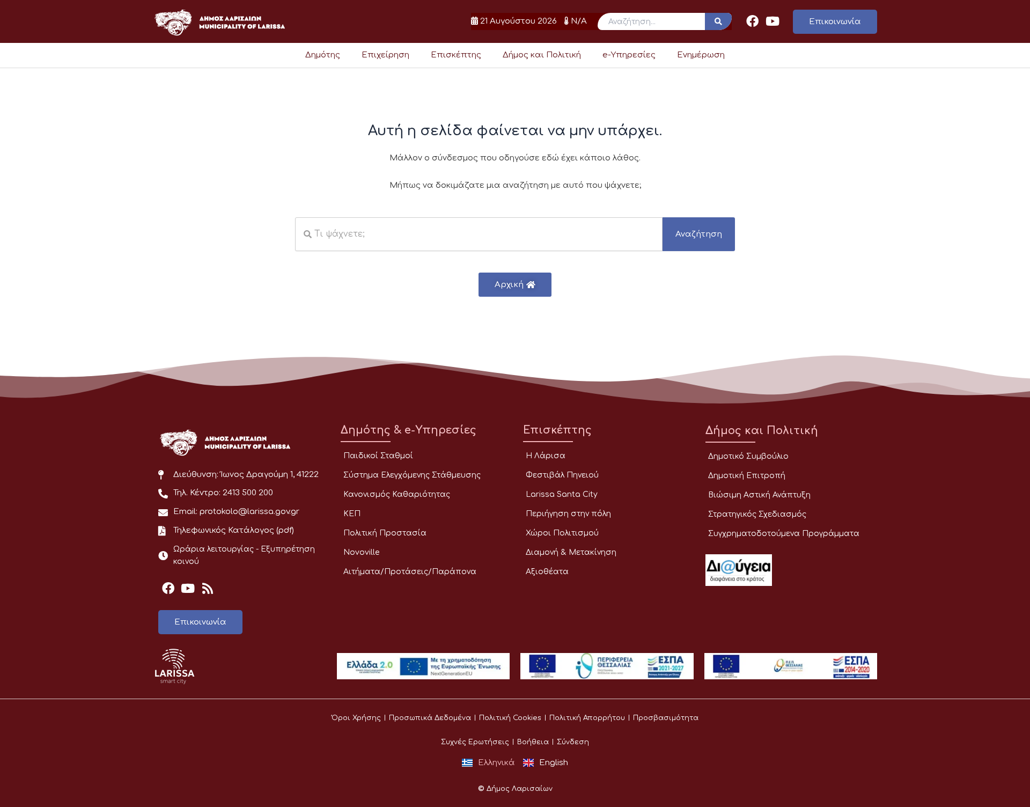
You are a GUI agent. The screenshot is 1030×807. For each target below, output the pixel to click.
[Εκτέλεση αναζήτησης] (718, 21)
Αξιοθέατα (547, 572)
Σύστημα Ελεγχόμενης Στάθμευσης (412, 475)
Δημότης (322, 55)
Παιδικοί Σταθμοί (378, 456)
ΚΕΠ (351, 514)
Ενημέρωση (701, 55)
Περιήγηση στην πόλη (568, 514)
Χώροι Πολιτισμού (562, 533)
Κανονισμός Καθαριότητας (396, 494)
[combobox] (479, 234)
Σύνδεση (573, 742)
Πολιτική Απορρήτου (587, 718)
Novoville (361, 552)
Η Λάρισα (545, 456)
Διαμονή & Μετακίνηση (571, 552)
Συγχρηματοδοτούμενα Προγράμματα (783, 534)
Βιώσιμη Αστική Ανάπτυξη (759, 495)
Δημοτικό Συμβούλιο (748, 456)
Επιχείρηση (385, 55)
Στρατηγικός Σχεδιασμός (757, 514)
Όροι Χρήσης (356, 718)
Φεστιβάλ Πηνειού (562, 475)
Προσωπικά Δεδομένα (430, 718)
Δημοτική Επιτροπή (746, 476)
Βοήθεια (533, 742)
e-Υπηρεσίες (629, 55)
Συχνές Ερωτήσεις (475, 742)
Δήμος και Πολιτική (542, 55)
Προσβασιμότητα (665, 718)
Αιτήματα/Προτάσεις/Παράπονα (409, 572)
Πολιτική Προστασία (384, 533)
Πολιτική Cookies (510, 718)
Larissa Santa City (562, 494)
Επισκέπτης (456, 55)
